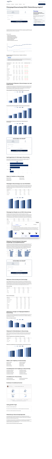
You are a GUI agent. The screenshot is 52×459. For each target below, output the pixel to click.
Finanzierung (16, 4)
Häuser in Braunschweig (22, 379)
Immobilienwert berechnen (42, 4)
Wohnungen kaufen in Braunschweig (10, 379)
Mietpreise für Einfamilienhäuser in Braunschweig (12, 40)
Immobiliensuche (8, 4)
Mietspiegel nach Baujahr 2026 (10, 39)
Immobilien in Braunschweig (9, 378)
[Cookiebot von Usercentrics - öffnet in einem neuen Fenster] (36, 222)
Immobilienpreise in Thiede (22, 372)
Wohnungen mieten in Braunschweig (23, 378)
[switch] (22, 233)
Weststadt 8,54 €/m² (8, 180)
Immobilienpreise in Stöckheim (22, 371)
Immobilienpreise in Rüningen (9, 371)
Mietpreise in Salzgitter (22, 363)
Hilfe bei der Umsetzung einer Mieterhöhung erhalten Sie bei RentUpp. (14, 423)
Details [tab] (26, 224)
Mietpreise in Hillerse (8, 364)
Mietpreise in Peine (21, 364)
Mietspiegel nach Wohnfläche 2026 (11, 38)
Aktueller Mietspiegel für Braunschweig (11, 35)
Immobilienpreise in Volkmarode (10, 372)
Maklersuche (12, 4)
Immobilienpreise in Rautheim (22, 370)
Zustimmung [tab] (17, 224)
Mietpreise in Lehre (8, 363)
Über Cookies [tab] (35, 224)
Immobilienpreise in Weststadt (9, 370)
